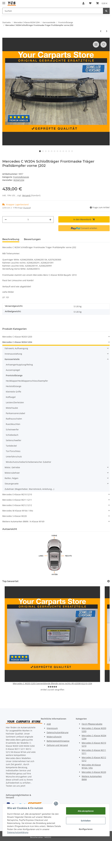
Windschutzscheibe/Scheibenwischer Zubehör (28, 462)
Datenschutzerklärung (57, 732)
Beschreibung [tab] (10, 239)
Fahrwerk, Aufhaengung (16, 348)
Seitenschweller (13, 440)
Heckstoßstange (13, 386)
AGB (49, 724)
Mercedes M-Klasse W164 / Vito (17, 510)
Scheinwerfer (12, 429)
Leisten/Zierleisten (15, 402)
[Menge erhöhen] (50, 219)
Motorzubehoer (12, 472)
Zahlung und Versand (57, 745)
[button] (83, 3)
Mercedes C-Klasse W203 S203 (17, 336)
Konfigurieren (86, 829)
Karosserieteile (12, 359)
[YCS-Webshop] (12, 3)
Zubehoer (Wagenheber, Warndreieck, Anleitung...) (29, 489)
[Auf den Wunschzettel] (103, 44)
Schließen (86, 820)
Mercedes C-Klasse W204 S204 (17, 342)
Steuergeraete (12, 483)
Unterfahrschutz (14, 456)
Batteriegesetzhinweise (58, 741)
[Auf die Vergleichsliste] (96, 44)
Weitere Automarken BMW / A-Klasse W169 (23, 521)
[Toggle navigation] (3, 2)
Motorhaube (12, 407)
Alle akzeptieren (86, 811)
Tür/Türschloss (13, 451)
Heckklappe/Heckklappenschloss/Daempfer (27, 380)
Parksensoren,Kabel (15, 413)
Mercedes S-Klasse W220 (14, 516)
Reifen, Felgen (11, 478)
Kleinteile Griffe (13, 391)
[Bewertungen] (52, 687)
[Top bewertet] (108, 581)
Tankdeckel (11, 445)
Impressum (52, 728)
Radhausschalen (14, 418)
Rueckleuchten (13, 424)
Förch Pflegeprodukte (92, 724)
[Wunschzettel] (90, 3)
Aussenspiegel (13, 370)
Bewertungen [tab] (32, 239)
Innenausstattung (13, 353)
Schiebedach (12, 435)
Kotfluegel (11, 397)
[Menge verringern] (5, 219)
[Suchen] (106, 11)
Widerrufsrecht (54, 736)
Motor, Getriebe (12, 467)
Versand (26, 195)
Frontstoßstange (21, 177)
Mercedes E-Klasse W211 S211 (17, 499)
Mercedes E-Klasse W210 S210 (17, 494)
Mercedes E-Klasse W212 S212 (17, 505)
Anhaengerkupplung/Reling (19, 364)
